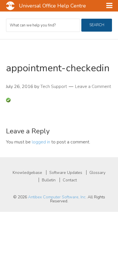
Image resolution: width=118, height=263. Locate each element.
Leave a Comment (93, 86)
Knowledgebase (27, 172)
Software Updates (65, 172)
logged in (41, 142)
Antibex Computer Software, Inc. (57, 197)
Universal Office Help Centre (52, 5)
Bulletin (49, 180)
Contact (70, 180)
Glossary (97, 172)
